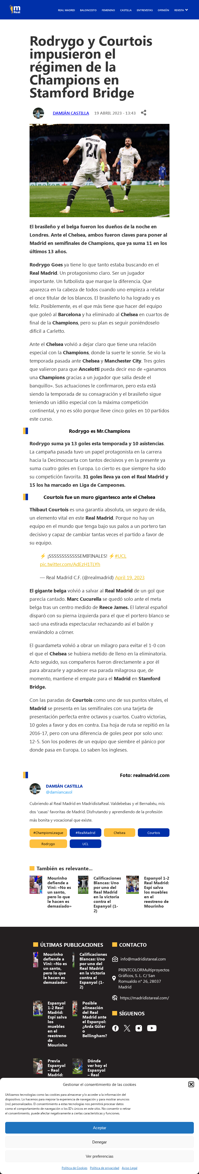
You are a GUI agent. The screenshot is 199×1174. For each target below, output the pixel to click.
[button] (191, 1084)
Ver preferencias (99, 1156)
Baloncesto (88, 10)
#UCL (120, 555)
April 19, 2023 (130, 577)
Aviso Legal (129, 1168)
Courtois (153, 832)
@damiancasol (59, 792)
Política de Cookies (74, 1168)
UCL (85, 843)
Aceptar (99, 1128)
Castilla (126, 10)
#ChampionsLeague (48, 832)
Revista (179, 10)
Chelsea (119, 832)
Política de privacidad (104, 1168)
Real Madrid (66, 10)
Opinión (163, 10)
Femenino (108, 10)
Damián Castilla (71, 113)
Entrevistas (145, 10)
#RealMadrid (85, 832)
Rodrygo (48, 843)
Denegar (99, 1142)
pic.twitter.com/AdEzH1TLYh (70, 564)
